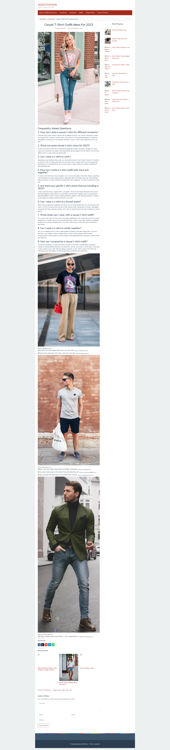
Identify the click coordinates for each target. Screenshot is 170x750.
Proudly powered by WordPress (79, 744)
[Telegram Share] (49, 644)
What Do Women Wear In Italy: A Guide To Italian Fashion (47, 669)
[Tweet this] (42, 644)
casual (59, 690)
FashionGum (47, 690)
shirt (70, 690)
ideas (63, 690)
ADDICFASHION (47, 5)
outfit (67, 690)
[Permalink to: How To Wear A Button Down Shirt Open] (69, 667)
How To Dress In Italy (87, 668)
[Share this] (39, 644)
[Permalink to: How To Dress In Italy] (90, 660)
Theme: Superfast (94, 744)
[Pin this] (46, 644)
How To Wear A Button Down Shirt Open (68, 683)
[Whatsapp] (53, 644)
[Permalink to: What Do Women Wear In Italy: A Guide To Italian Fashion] (47, 660)
